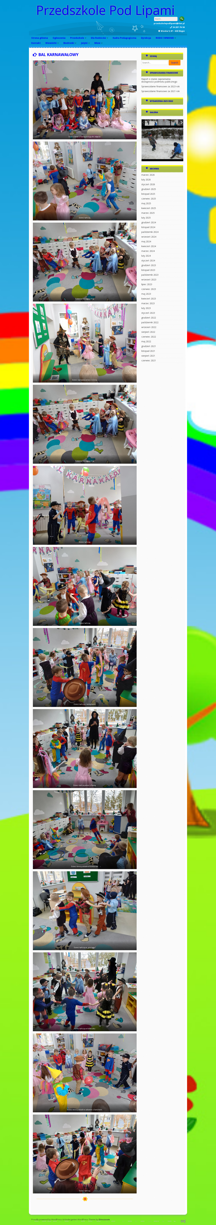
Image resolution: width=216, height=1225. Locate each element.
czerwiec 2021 (148, 360)
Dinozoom (104, 1219)
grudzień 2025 (148, 189)
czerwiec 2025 (148, 198)
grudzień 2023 (148, 265)
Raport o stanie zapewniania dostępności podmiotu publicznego (159, 80)
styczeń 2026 (148, 184)
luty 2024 (146, 255)
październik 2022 (149, 322)
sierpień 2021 (148, 355)
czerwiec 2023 (148, 289)
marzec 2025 (148, 212)
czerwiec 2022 (148, 336)
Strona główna (39, 37)
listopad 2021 (148, 350)
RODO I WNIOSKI (165, 37)
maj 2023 (146, 293)
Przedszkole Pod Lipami (105, 10)
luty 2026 (146, 179)
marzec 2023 (148, 303)
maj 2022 (146, 341)
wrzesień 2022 (148, 327)
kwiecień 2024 (148, 246)
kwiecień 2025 (148, 208)
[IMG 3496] (177, 122)
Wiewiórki (51, 42)
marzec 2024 (148, 250)
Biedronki (68, 42)
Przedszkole (77, 37)
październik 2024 (149, 231)
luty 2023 (146, 308)
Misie (97, 42)
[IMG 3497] (164, 122)
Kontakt (36, 42)
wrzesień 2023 (148, 279)
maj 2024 (146, 241)
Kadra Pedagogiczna (124, 37)
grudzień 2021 (148, 346)
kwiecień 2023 (148, 298)
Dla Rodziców (98, 37)
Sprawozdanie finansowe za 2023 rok (160, 86)
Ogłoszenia (59, 37)
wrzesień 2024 (148, 236)
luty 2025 (146, 217)
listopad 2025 (148, 193)
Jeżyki (84, 42)
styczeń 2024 (148, 260)
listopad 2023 (148, 269)
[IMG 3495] (151, 122)
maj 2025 (146, 203)
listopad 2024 (148, 227)
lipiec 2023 (146, 284)
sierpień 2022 (148, 331)
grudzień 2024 (148, 222)
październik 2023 (149, 274)
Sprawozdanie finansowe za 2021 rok (160, 91)
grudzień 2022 (148, 317)
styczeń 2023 (148, 312)
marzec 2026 (148, 174)
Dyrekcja (146, 37)
